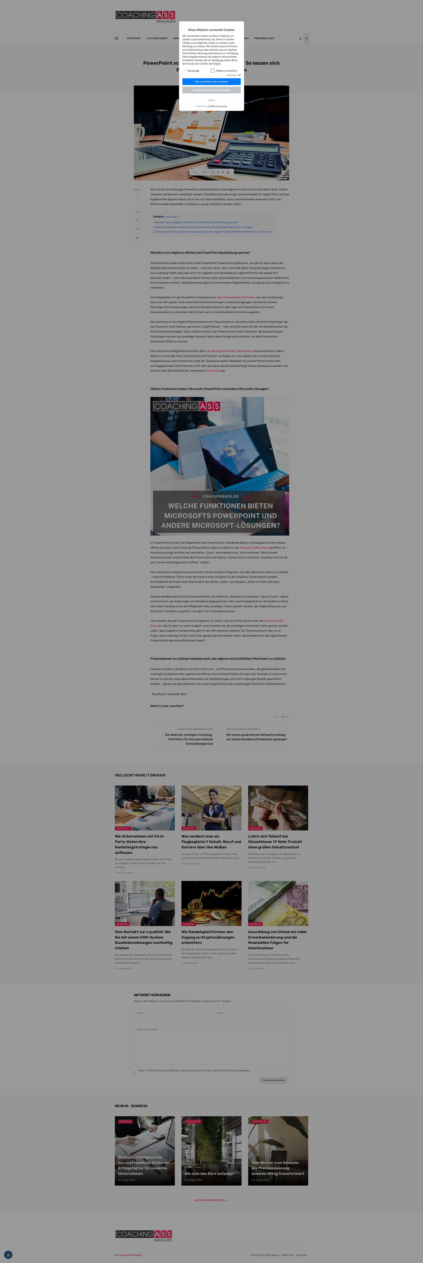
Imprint (211, 100)
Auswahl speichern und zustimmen (211, 89)
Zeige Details (232, 75)
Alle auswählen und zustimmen (211, 81)
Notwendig (193, 70)
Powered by (201, 106)
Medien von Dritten (226, 70)
